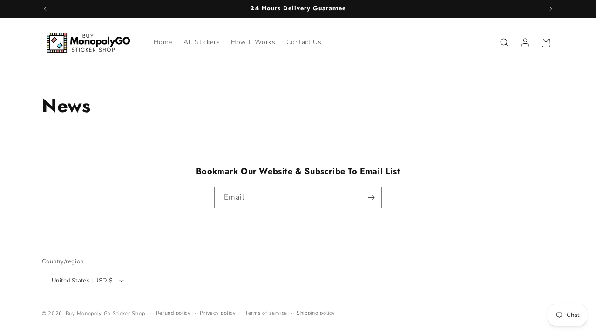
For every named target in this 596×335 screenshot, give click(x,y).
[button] (504, 43)
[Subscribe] (371, 197)
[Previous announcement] (45, 9)
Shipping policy (316, 312)
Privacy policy (218, 312)
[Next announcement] (551, 9)
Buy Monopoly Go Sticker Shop (105, 313)
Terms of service (266, 312)
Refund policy (173, 312)
